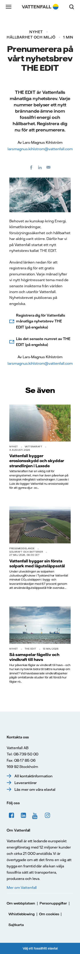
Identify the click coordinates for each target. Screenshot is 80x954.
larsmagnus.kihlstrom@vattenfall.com (40, 149)
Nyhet (36, 32)
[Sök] (73, 6)
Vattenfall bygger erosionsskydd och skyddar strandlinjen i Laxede (36, 460)
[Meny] (8, 6)
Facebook (11, 815)
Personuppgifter (53, 903)
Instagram (47, 815)
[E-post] (48, 167)
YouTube (35, 815)
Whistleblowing (21, 914)
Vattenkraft (33, 446)
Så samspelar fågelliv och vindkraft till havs (34, 657)
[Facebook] (31, 167)
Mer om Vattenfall (22, 887)
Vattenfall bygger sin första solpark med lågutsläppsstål (37, 563)
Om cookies (49, 914)
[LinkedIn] (40, 167)
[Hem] (40, 6)
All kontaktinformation (33, 776)
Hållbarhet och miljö (31, 37)
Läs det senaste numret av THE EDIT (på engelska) (43, 342)
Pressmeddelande (22, 548)
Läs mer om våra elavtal (34, 789)
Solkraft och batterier (26, 551)
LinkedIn (23, 815)
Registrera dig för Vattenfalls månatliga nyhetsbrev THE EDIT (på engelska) (40, 321)
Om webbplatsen (21, 903)
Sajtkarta (16, 925)
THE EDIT (30, 648)
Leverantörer (25, 782)
